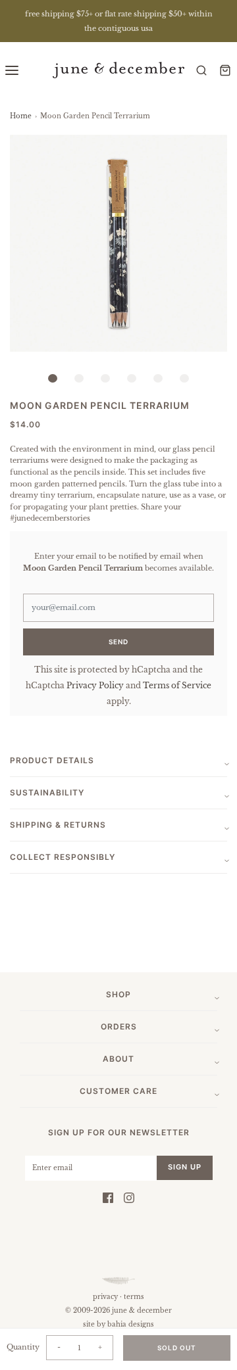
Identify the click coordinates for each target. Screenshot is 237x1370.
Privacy (105, 1296)
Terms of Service (177, 685)
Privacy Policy (95, 685)
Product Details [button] (52, 760)
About (118, 1059)
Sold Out (176, 1348)
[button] (118, 243)
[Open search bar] (201, 70)
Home (21, 116)
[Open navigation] (12, 70)
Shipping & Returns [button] (58, 825)
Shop (118, 994)
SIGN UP (184, 1166)
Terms (134, 1296)
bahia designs (130, 1324)
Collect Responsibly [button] (62, 857)
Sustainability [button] (47, 792)
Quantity (23, 1347)
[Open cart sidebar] (225, 70)
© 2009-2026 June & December (118, 1310)
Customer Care (118, 1091)
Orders (119, 1026)
